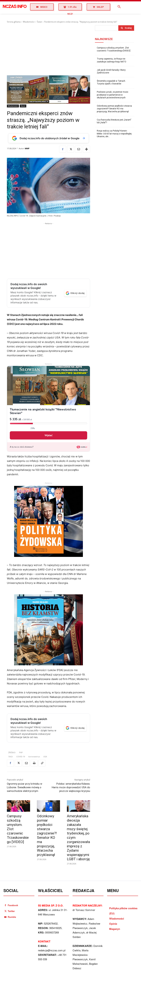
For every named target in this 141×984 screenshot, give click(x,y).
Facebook (13, 905)
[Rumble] (5, 917)
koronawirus (34, 756)
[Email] (78, 149)
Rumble (12, 917)
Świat (39, 21)
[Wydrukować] (34, 763)
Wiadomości (29, 21)
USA (45, 756)
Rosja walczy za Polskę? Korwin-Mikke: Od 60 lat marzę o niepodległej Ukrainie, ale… (114, 134)
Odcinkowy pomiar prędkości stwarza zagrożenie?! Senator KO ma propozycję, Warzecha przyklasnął (47, 835)
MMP (27, 148)
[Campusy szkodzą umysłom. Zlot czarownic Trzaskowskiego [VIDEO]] (18, 806)
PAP (21, 752)
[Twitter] (70, 149)
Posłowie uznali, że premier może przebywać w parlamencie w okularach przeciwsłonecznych (112, 95)
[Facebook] (62, 149)
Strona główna (14, 21)
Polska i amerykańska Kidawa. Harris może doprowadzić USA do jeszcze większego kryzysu (71, 787)
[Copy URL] (42, 763)
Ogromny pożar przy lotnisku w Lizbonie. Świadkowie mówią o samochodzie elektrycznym (24, 787)
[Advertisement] (48, 49)
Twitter (11, 911)
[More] (86, 149)
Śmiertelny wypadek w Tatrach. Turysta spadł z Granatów (111, 82)
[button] (119, 7)
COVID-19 (20, 756)
